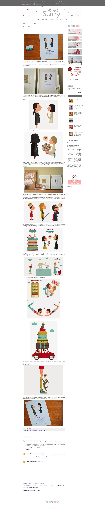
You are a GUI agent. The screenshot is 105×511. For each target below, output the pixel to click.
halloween (79, 164)
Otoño (69, 165)
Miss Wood (46, 164)
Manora (27, 440)
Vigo (68, 168)
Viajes (76, 154)
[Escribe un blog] (27, 428)
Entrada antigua (61, 485)
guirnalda (69, 164)
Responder (28, 449)
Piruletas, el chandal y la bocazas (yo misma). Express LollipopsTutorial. (78, 134)
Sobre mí (44, 19)
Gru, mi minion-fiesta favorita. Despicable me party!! (78, 113)
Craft (77, 150)
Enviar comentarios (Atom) (33, 487)
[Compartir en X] (28, 428)
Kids (61, 19)
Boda (77, 167)
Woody (40, 164)
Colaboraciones (78, 160)
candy (72, 155)
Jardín (69, 159)
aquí (28, 397)
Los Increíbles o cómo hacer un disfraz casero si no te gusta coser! (78, 107)
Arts (57, 19)
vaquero (75, 166)
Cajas (69, 162)
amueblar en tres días (76, 161)
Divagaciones (70, 154)
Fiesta (80, 154)
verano (76, 155)
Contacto (51, 19)
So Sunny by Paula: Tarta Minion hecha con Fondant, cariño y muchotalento (78, 101)
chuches (69, 153)
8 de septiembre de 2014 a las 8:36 (38, 453)
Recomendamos (39, 430)
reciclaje (69, 160)
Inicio (38, 19)
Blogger (56, 507)
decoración (29, 430)
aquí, (24, 198)
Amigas (74, 164)
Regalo (69, 155)
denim (80, 166)
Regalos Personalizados (73, 156)
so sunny (27, 453)
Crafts (66, 19)
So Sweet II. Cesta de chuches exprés (78, 126)
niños (80, 150)
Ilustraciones (33, 430)
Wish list (79, 162)
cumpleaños (78, 153)
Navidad (74, 152)
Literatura (74, 159)
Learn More (76, 2)
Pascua (73, 162)
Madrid (79, 155)
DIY (68, 149)
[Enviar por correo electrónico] (26, 428)
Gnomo (27, 461)
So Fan (43, 430)
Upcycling (79, 152)
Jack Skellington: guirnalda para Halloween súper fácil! (78, 119)
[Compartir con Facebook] (29, 428)
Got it (81, 2)
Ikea (71, 168)
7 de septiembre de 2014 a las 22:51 (36, 440)
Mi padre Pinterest (71, 167)
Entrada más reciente (27, 485)
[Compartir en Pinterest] (30, 428)
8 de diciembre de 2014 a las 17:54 (36, 461)
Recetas (79, 159)
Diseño (69, 161)
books (80, 156)
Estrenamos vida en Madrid (74, 158)
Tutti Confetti (50, 95)
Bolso (80, 167)
